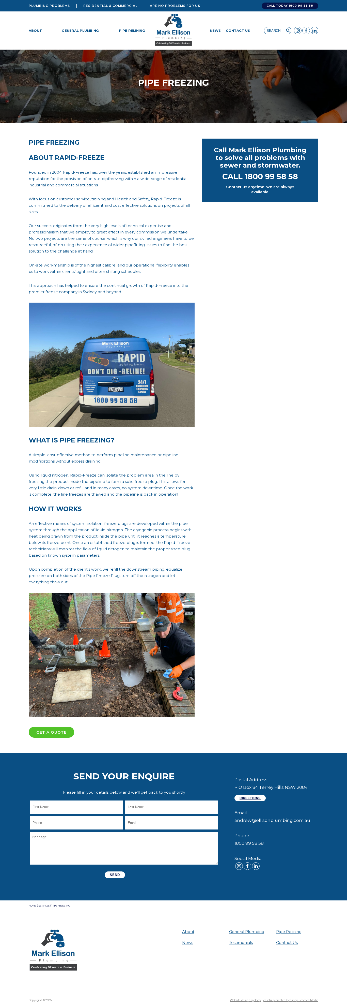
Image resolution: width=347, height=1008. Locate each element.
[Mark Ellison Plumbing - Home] (173, 30)
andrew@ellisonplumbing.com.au (272, 820)
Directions (250, 798)
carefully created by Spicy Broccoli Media (290, 1000)
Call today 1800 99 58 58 (290, 5)
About (35, 30)
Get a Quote (51, 732)
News (215, 30)
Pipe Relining (132, 30)
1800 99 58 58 (249, 843)
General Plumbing (80, 30)
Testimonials (241, 942)
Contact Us (238, 30)
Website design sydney (245, 1000)
